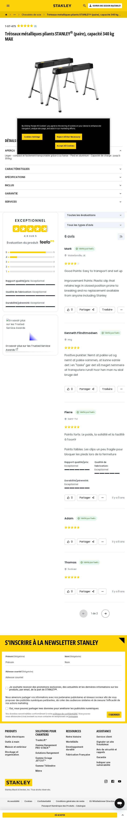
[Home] (6, 14)
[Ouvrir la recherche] (84, 6)
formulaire (73, 716)
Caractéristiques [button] (17, 168)
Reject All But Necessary (68, 137)
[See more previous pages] (14, 14)
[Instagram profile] (105, 781)
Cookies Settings (32, 137)
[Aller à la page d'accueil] (62, 5)
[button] (123, 815)
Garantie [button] (11, 193)
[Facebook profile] (112, 781)
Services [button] (11, 201)
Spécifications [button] (15, 177)
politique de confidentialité (65, 714)
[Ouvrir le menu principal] (8, 6)
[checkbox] (7, 688)
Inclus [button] (9, 185)
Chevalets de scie (31, 14)
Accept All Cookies (65, 146)
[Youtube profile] (119, 781)
